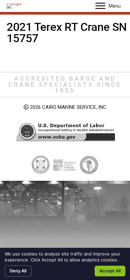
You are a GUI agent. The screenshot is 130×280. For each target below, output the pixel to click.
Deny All (18, 270)
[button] (100, 6)
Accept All (110, 270)
